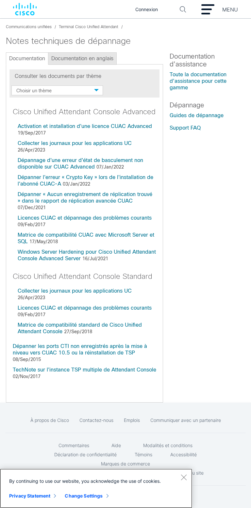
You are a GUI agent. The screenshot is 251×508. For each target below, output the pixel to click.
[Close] (183, 477)
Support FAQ (185, 128)
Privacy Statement (29, 496)
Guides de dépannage (197, 115)
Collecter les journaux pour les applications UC (75, 143)
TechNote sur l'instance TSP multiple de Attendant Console (84, 369)
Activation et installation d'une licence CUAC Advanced (85, 126)
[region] (96, 488)
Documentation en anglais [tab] (82, 58)
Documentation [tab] (27, 58)
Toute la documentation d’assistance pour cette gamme (198, 81)
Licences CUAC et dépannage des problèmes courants (85, 218)
